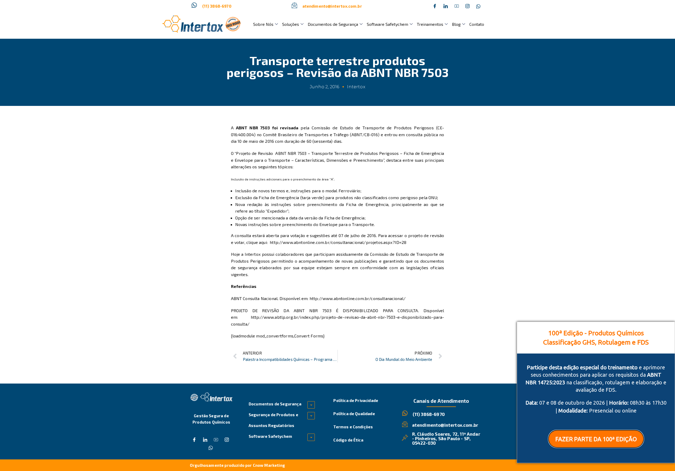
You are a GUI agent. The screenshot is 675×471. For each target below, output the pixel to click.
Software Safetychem (387, 24)
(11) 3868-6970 (217, 6)
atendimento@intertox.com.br (332, 6)
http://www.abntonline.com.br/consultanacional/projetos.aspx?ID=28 (338, 242)
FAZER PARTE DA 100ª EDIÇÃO (596, 439)
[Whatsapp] (478, 6)
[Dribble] (457, 6)
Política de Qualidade (354, 413)
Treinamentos (430, 24)
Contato (476, 24)
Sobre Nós (263, 24)
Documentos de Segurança (333, 24)
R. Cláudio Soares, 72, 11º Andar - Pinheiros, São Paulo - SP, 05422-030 (446, 438)
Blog (456, 24)
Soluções (290, 24)
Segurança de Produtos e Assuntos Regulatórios (273, 420)
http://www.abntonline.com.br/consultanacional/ (358, 298)
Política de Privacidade (355, 400)
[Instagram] (467, 6)
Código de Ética (348, 440)
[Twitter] (446, 6)
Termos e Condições (353, 426)
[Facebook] (435, 6)
